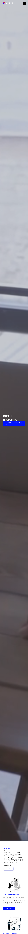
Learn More (8, 868)
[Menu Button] (24, 3)
